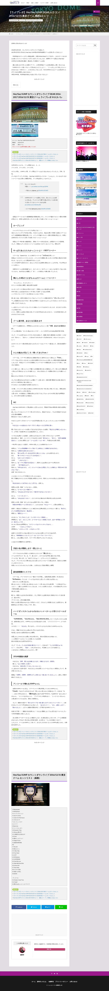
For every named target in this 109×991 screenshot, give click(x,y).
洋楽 (79, 291)
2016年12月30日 (43, 190)
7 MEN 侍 (85, 342)
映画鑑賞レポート (82, 283)
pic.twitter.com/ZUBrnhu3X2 (33, 204)
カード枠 (80, 237)
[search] (95, 45)
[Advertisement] (39, 755)
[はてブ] (47, 907)
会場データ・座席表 (83, 262)
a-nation (80, 346)
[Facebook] (18, 907)
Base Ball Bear (81, 409)
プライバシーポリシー (61, 981)
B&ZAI (87, 395)
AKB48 (79, 366)
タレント (80, 250)
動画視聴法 (81, 266)
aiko (79, 363)
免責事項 (51, 981)
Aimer (84, 363)
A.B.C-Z (86, 346)
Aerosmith (80, 356)
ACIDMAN (80, 353)
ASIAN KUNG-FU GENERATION (84, 388)
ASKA (79, 392)
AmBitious (86, 366)
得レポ (79, 279)
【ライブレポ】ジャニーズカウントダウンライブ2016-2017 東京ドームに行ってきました (35, 154)
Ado (87, 353)
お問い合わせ (54, 2)
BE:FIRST (92, 413)
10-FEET (80, 339)
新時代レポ (59, 985)
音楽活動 (80, 312)
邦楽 (28, 2)
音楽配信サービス (82, 320)
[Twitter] (34, 907)
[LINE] (61, 907)
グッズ (79, 241)
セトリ (34, 20)
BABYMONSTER (90, 399)
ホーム (34, 981)
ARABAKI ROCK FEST (82, 377)
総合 (79, 295)
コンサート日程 (44, 2)
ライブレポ (21, 20)
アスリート (81, 233)
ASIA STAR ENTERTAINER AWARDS (85, 385)
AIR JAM (91, 363)
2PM (79, 342)
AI (92, 356)
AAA (92, 346)
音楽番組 (80, 316)
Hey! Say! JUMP (29, 20)
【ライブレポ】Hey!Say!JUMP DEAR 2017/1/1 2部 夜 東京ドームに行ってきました (34, 158)
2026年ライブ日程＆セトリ (82, 161)
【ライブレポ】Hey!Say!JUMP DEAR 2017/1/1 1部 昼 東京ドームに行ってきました (34, 156)
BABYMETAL (81, 399)
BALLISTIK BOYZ (81, 406)
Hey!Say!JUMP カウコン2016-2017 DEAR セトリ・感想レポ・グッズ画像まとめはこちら (35, 160)
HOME (11, 34)
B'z (93, 395)
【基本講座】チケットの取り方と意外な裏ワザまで (86, 134)
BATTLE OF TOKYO (82, 413)
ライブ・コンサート (83, 258)
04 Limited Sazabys (89, 335)
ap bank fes (88, 370)
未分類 (79, 287)
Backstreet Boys (90, 402)
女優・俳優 (81, 270)
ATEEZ (85, 392)
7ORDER (92, 342)
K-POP (80, 219)
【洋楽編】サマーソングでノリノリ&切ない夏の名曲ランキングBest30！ (86, 204)
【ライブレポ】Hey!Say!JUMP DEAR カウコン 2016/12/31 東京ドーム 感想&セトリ (41, 34)
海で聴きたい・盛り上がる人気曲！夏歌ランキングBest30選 (86, 188)
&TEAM (79, 335)
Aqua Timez (80, 373)
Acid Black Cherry (88, 349)
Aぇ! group (80, 395)
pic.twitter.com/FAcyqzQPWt (40, 186)
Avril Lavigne (92, 392)
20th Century (88, 339)
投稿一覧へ (49, 949)
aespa (87, 356)
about (22, 2)
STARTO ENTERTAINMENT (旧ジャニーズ (86, 228)
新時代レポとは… (42, 981)
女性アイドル (81, 275)
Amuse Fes (80, 370)
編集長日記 (81, 299)
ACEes (79, 349)
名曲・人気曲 (34, 2)
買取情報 (80, 304)
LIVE (79, 223)
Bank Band (90, 406)
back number (81, 402)
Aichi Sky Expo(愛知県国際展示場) (85, 359)
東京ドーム (38, 20)
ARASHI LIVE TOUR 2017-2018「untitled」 (84, 381)
